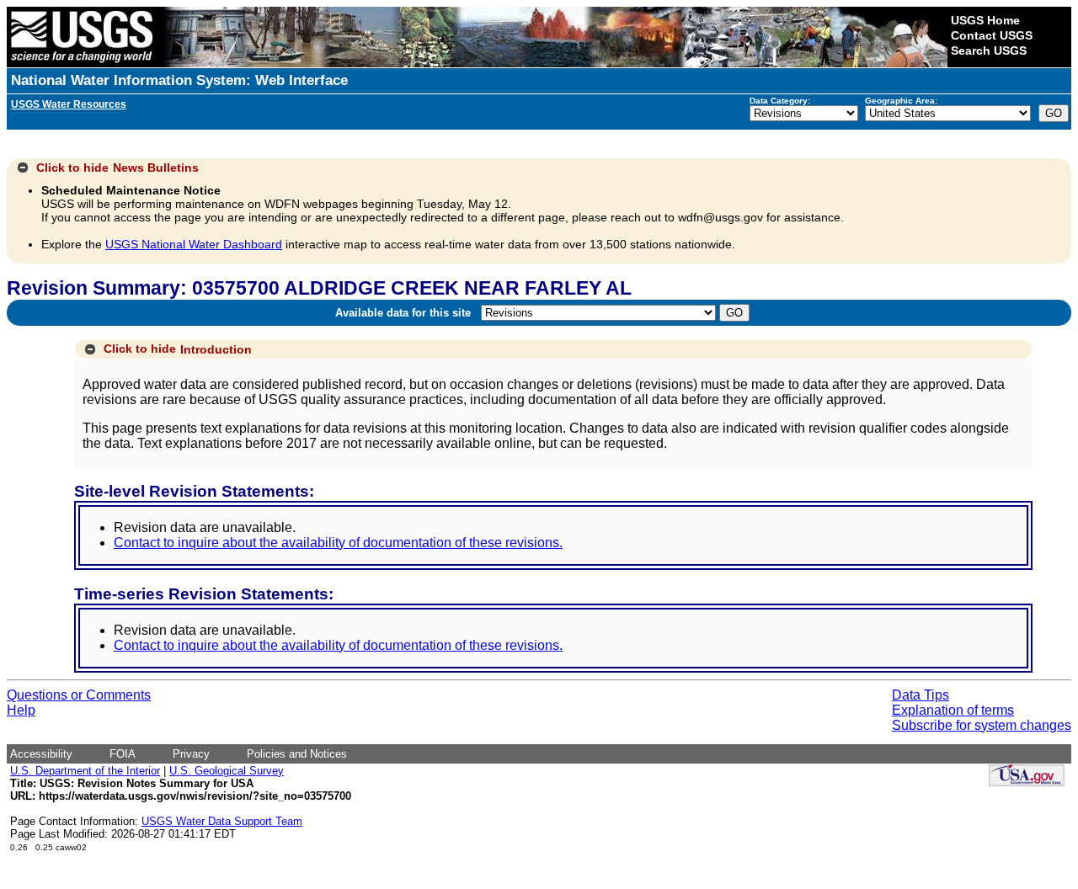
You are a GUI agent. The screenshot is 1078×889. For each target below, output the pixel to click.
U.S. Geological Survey (226, 770)
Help (21, 710)
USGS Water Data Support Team (221, 821)
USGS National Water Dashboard (193, 244)
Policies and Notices (297, 754)
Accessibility (41, 754)
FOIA (122, 754)
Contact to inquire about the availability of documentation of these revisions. (338, 542)
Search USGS (989, 50)
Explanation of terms (953, 710)
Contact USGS (992, 35)
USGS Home (985, 20)
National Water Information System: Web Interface (179, 80)
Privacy (191, 754)
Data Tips (920, 695)
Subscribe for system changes (981, 725)
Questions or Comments (79, 695)
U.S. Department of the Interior (85, 770)
